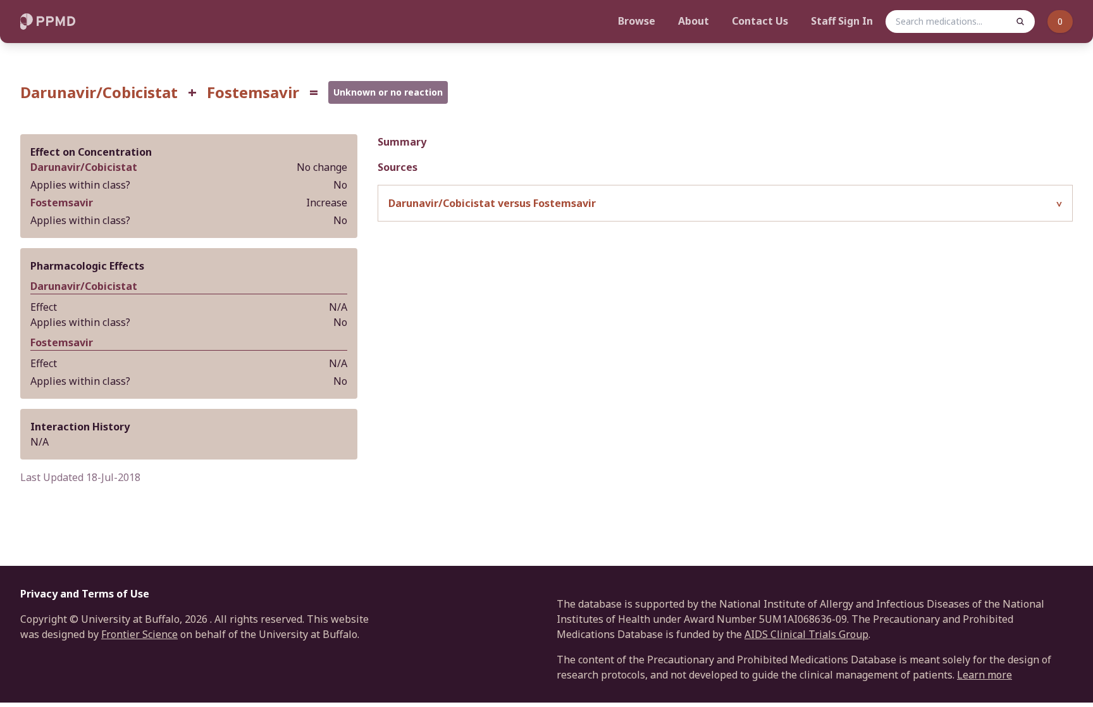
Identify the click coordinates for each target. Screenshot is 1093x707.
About (693, 21)
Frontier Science (139, 634)
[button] (725, 203)
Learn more (984, 675)
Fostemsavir (253, 92)
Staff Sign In (842, 21)
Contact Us (760, 21)
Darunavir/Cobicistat (99, 92)
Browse (636, 21)
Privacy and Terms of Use (84, 594)
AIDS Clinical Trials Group (806, 634)
